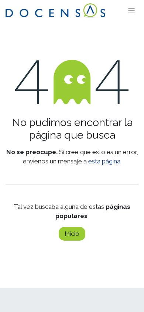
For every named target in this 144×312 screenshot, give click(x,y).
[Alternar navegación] (131, 10)
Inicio (72, 233)
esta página (104, 161)
